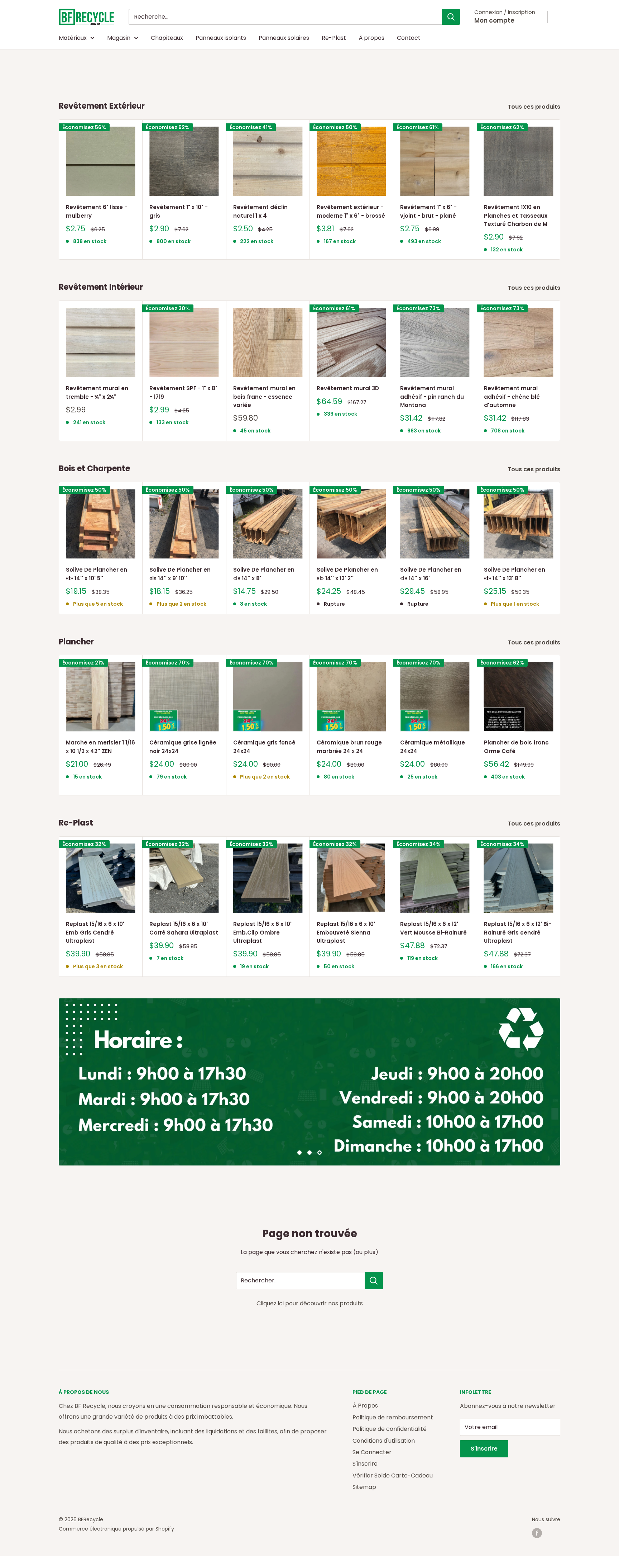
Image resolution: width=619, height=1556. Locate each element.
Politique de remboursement (392, 1417)
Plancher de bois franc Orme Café (516, 747)
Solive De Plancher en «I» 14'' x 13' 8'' (514, 574)
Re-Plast (334, 38)
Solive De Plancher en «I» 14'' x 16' (430, 574)
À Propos (365, 1405)
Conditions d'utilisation (383, 1441)
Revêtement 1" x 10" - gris (178, 211)
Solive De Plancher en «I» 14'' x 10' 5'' (96, 574)
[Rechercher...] (374, 1280)
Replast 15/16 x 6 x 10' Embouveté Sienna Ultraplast (346, 932)
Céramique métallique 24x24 (432, 747)
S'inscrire (365, 1464)
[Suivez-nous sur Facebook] (537, 1533)
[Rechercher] (451, 17)
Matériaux (73, 38)
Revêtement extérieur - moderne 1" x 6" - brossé (351, 211)
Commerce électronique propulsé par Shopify (116, 1528)
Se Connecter (372, 1452)
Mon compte (494, 20)
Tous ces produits (535, 107)
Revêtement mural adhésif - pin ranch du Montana (432, 397)
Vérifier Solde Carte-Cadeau (392, 1475)
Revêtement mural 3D (348, 388)
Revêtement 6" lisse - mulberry (96, 211)
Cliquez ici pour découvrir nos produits (309, 1303)
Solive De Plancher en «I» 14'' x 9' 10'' (180, 574)
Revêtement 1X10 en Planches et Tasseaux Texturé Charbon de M (515, 215)
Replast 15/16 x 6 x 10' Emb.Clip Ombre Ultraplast (262, 932)
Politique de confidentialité (389, 1429)
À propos (371, 38)
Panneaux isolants (221, 38)
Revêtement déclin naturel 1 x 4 (260, 211)
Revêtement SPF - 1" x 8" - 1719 (183, 393)
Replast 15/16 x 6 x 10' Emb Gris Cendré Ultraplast (95, 932)
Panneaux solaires (284, 38)
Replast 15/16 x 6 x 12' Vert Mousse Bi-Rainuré (433, 928)
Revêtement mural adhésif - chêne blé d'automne (512, 397)
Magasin (118, 38)
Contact (409, 38)
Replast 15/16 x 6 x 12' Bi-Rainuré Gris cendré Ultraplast (517, 932)
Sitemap (364, 1487)
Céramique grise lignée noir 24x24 (182, 747)
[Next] (560, 189)
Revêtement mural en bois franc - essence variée (264, 397)
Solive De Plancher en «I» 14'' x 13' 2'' (347, 574)
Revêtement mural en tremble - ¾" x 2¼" (97, 393)
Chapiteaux (167, 38)
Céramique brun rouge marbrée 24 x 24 (349, 747)
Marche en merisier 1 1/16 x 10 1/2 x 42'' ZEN (100, 747)
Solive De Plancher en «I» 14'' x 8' (263, 574)
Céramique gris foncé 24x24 (264, 747)
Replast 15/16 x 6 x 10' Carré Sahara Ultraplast (183, 928)
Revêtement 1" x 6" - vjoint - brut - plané (428, 211)
